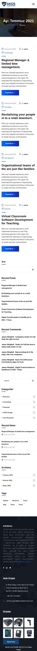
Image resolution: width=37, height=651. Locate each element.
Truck (21, 504)
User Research (9, 158)
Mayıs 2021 (18, 485)
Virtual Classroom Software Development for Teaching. (17, 220)
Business (18, 397)
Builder (5, 500)
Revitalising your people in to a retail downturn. (18, 116)
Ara (3, 261)
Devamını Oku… (24, 561)
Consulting (7, 107)
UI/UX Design (8, 53)
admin (26, 49)
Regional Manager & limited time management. (15, 64)
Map (4, 504)
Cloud (25, 500)
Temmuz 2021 (18, 475)
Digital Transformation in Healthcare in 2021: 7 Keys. (16, 318)
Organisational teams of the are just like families (18, 167)
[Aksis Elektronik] (9, 4)
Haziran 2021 (18, 480)
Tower (12, 504)
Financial (7, 209)
